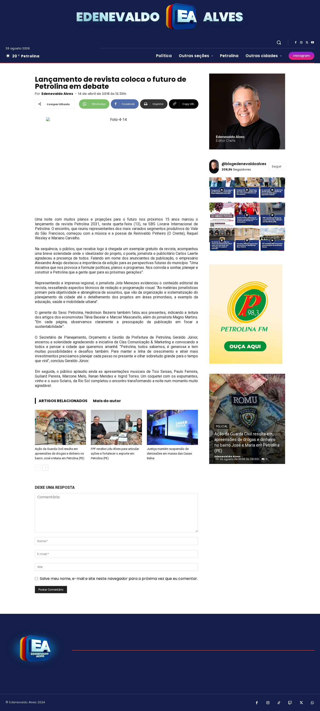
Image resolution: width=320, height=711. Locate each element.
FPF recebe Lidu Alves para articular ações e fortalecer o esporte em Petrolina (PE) (115, 453)
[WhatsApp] (312, 703)
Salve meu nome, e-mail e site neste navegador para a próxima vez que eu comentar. (119, 578)
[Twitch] (290, 703)
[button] (278, 42)
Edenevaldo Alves (57, 93)
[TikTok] (279, 703)
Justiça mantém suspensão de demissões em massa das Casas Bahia (169, 453)
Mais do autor (107, 401)
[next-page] (45, 467)
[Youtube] (312, 42)
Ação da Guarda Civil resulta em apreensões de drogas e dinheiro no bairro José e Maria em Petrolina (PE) (59, 453)
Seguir (277, 166)
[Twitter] (307, 42)
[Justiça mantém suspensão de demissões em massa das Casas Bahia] (172, 427)
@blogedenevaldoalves (244, 163)
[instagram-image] (221, 190)
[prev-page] (38, 467)
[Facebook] (295, 42)
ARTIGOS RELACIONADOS (63, 401)
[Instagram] (301, 42)
